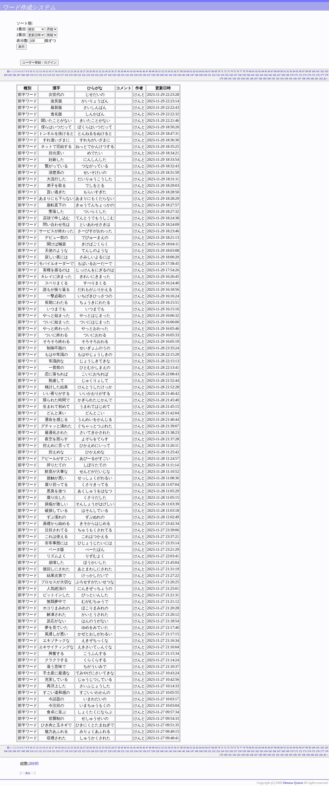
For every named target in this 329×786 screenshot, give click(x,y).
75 (234, 71)
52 (162, 71)
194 (286, 78)
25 (78, 71)
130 (118, 75)
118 (66, 75)
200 (312, 78)
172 (300, 75)
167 (279, 75)
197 (299, 78)
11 (34, 71)
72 (225, 71)
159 (244, 75)
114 (49, 75)
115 (53, 75)
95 (297, 71)
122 (84, 75)
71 (222, 71)
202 (321, 78)
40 (125, 71)
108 (23, 75)
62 (194, 71)
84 (263, 71)
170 (292, 75)
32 (100, 71)
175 (313, 75)
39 (122, 71)
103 (326, 71)
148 (196, 75)
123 (88, 75)
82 (256, 71)
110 (31, 75)
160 (248, 75)
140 (162, 75)
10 (31, 71)
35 (109, 71)
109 (27, 75)
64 (200, 71)
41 (128, 71)
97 (303, 71)
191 (273, 78)
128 (110, 75)
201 (316, 78)
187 (256, 78)
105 (10, 75)
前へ (9, 71)
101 (318, 71)
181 (230, 78)
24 (75, 71)
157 (235, 75)
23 (72, 71)
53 (165, 71)
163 (261, 75)
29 (90, 71)
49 (153, 71)
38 (119, 71)
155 (227, 75)
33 (103, 71)
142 (170, 75)
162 (257, 75)
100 (313, 71)
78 (244, 71)
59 (184, 71)
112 (40, 75)
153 (218, 75)
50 (156, 71)
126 (101, 75)
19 (59, 71)
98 (306, 71)
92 (288, 71)
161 (253, 75)
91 (284, 71)
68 (212, 71)
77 (241, 71)
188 (260, 78)
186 (251, 78)
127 (105, 75)
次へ (325, 78)
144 (179, 75)
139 (157, 75)
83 (259, 71)
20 (62, 71)
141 (166, 75)
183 (238, 78)
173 (305, 75)
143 (175, 75)
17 (53, 71)
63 (197, 71)
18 (56, 71)
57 (178, 71)
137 (149, 75)
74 (231, 71)
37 (115, 71)
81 (253, 71)
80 (250, 71)
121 (79, 75)
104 (5, 75)
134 (136, 75)
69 (216, 71)
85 (266, 71)
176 (318, 75)
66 (206, 71)
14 (43, 71)
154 (222, 75)
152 (214, 75)
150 (205, 75)
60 (187, 71)
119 (70, 75)
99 (310, 71)
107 (18, 75)
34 (106, 71)
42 (131, 71)
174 (309, 75)
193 (282, 78)
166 (274, 75)
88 (275, 71)
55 (172, 71)
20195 (34, 763)
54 (169, 71)
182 (234, 78)
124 (92, 75)
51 (159, 71)
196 (295, 78)
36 (112, 71)
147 (192, 75)
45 (140, 71)
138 (153, 75)
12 (37, 71)
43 (134, 71)
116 (57, 75)
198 (303, 78)
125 (97, 75)
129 (114, 75)
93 (291, 71)
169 (287, 75)
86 (269, 71)
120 (75, 75)
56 (175, 71)
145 (183, 75)
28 (87, 71)
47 (147, 71)
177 (322, 75)
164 (266, 75)
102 (322, 71)
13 (40, 71)
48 (150, 71)
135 (140, 75)
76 (238, 71)
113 (44, 75)
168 (283, 75)
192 (277, 78)
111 (36, 75)
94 (294, 71)
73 (228, 71)
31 (97, 71)
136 (144, 75)
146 (188, 75)
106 (14, 75)
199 (308, 78)
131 (123, 75)
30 (93, 71)
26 (81, 71)
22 (68, 71)
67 (209, 71)
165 (270, 75)
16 (50, 71)
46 (144, 71)
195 (290, 78)
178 (326, 75)
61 (191, 71)
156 (231, 75)
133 (131, 75)
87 (272, 71)
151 (209, 75)
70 (219, 71)
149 (201, 75)
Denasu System (293, 783)
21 (65, 71)
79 (247, 71)
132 (127, 75)
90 (281, 71)
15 (47, 71)
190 (269, 78)
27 (84, 71)
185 (247, 78)
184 (243, 78)
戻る (27, 773)
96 (300, 71)
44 (137, 71)
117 (62, 75)
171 (296, 75)
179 (221, 78)
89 (278, 71)
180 (225, 78)
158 (240, 75)
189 (264, 78)
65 (203, 71)
